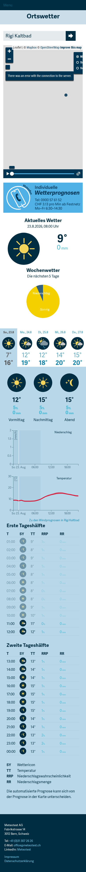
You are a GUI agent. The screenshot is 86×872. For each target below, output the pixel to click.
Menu (7, 5)
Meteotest (24, 849)
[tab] (9, 348)
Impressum (11, 857)
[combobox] (34, 36)
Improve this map (71, 47)
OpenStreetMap (50, 47)
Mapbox (32, 47)
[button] (9, 51)
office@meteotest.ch (27, 845)
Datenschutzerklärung (19, 861)
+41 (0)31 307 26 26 (21, 841)
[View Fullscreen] (78, 173)
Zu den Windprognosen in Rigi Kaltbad (54, 520)
